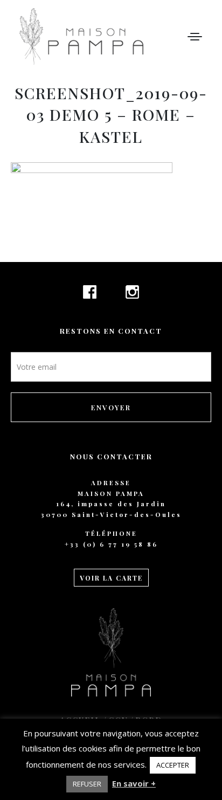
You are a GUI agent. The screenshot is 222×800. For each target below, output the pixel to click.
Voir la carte (111, 578)
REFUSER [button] (87, 784)
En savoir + (134, 783)
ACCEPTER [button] (172, 765)
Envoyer (111, 407)
